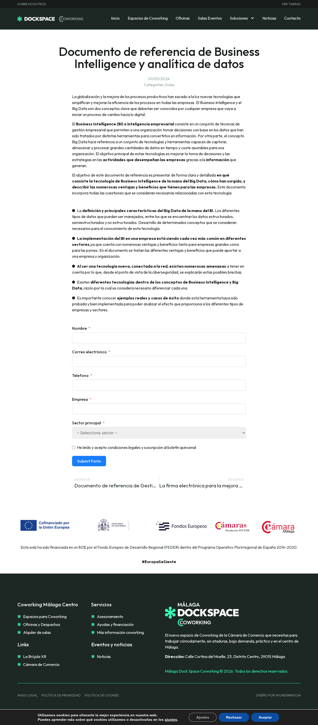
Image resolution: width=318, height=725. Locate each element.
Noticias (269, 18)
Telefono (80, 375)
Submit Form (89, 461)
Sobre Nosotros (31, 4)
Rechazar (234, 717)
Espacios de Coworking (148, 18)
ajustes (171, 720)
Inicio (115, 18)
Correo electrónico (89, 351)
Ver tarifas (291, 4)
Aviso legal (27, 695)
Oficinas (183, 18)
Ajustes (202, 717)
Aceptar (265, 717)
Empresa (80, 399)
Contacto (292, 18)
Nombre (79, 328)
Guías (169, 84)
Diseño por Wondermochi (278, 695)
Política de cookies (102, 695)
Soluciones (239, 18)
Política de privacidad (61, 695)
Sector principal (86, 422)
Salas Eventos (210, 18)
